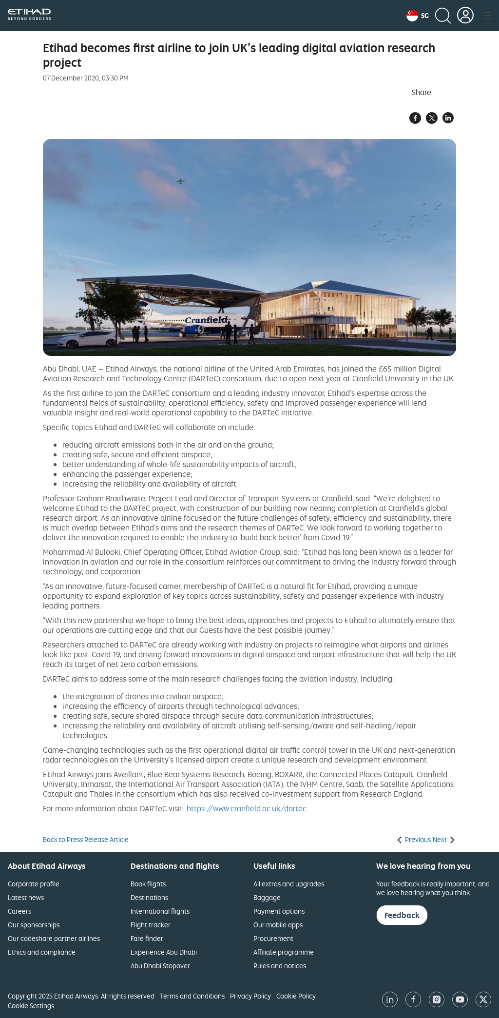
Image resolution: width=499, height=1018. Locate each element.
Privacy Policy (250, 995)
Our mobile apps (278, 924)
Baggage (267, 897)
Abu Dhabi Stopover (160, 965)
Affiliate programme (283, 952)
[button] (417, 15)
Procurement (273, 938)
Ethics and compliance (42, 952)
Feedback (402, 915)
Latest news (26, 897)
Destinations (149, 897)
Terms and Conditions (192, 995)
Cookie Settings (31, 1005)
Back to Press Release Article (86, 839)
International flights (160, 911)
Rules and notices (279, 965)
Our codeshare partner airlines (54, 938)
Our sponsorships (33, 924)
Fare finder (147, 938)
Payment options (279, 911)
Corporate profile (33, 883)
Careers (19, 911)
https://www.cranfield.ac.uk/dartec (247, 808)
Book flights (148, 883)
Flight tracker (151, 924)
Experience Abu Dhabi (164, 952)
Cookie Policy (296, 995)
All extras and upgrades (288, 883)
